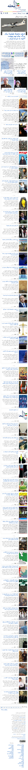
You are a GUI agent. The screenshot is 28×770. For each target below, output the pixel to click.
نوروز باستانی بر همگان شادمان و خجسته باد (10, 240)
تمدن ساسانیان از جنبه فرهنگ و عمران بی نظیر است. (10, 268)
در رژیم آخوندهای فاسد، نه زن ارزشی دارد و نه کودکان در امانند (9, 167)
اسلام (13, 746)
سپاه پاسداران (11, 744)
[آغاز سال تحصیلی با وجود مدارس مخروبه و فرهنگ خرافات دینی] (20, 84)
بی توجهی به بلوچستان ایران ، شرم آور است (10, 310)
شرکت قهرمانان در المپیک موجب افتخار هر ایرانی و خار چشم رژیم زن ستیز (10, 608)
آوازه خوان (23, 723)
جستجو (1, 13)
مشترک (5, 13)
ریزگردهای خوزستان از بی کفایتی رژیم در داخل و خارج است (10, 282)
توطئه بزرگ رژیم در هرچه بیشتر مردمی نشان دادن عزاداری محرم (10, 539)
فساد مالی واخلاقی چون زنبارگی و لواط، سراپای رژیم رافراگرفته (10, 522)
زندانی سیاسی (21, 758)
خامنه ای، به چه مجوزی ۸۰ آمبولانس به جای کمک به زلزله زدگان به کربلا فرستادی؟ (21, 72)
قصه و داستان (21, 762)
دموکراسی (20, 720)
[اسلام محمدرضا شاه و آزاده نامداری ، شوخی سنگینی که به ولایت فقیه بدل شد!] (20, 164)
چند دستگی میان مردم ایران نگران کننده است (10, 438)
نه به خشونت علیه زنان (13, 409)
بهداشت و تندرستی (20, 749)
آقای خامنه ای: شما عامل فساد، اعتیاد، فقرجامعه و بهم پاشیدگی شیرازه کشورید (10, 382)
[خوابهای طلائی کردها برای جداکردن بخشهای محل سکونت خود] (7, 84)
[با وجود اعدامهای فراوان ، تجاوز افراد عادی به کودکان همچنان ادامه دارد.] (20, 192)
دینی (23, 756)
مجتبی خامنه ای (11, 755)
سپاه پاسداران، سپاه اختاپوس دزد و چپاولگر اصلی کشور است (8, 72)
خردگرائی (12, 747)
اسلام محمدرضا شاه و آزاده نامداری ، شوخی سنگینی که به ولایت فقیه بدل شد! (10, 153)
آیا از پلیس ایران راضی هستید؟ (12, 225)
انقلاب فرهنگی (11, 748)
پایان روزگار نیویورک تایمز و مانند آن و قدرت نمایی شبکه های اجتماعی (11, 466)
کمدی (23, 764)
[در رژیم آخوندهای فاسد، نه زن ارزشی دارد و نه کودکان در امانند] (20, 178)
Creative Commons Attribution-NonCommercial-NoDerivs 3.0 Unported (18, 737)
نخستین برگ (27, 13)
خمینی (12, 754)
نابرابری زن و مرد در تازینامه (11, 96)
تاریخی (22, 753)
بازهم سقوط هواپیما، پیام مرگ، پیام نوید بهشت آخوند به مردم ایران (15, 36)
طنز (23, 760)
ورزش (23, 766)
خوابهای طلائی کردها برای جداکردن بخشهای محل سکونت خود (7, 90)
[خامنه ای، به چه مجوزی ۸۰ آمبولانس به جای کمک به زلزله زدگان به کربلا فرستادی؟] (20, 66)
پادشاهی (22, 751)
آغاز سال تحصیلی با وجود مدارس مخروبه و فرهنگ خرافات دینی (21, 91)
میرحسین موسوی (10, 751)
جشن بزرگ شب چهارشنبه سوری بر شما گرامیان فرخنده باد (10, 254)
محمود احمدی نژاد (10, 753)
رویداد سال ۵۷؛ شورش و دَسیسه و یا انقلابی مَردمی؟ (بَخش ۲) (11, 692)
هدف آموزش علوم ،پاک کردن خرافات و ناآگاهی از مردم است (10, 338)
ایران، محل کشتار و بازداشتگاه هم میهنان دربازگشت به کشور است (10, 622)
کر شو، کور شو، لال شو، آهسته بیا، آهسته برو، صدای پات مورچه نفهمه (10, 424)
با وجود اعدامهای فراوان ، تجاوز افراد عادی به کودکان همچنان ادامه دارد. (10, 181)
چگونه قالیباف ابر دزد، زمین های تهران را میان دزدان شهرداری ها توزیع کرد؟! (10, 595)
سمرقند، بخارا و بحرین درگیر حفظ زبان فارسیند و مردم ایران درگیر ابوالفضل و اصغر (10, 480)
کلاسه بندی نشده (21, 763)
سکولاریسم (11, 756)
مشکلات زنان (21, 765)
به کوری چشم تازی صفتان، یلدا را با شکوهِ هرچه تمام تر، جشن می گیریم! (10, 368)
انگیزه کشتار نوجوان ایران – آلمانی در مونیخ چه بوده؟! (11, 678)
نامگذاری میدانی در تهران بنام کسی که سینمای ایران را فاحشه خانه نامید (10, 212)
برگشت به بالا (4, 709)
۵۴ (1, 707)
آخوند (13, 749)
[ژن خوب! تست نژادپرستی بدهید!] (20, 136)
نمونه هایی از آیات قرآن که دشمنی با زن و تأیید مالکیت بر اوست (10, 324)
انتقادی (22, 748)
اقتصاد (23, 746)
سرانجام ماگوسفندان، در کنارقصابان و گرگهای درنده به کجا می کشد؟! (11, 581)
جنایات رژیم (22, 755)
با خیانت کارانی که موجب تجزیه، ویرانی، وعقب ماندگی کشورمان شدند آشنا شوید (10, 508)
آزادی (24, 721)
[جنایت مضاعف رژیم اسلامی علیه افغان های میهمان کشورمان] (20, 150)
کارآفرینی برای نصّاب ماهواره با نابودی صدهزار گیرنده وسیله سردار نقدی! (10, 664)
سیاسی (24, 717)
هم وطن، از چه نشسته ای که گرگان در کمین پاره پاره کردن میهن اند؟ (10, 553)
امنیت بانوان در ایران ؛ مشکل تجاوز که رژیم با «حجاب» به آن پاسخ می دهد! (10, 198)
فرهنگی (20, 717)
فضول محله (14, 5)
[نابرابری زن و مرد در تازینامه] (20, 108)
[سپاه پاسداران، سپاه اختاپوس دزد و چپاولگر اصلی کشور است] (7, 66)
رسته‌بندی (15, 13)
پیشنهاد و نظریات (21, 752)
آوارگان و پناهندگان (20, 744)
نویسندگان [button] (19, 13)
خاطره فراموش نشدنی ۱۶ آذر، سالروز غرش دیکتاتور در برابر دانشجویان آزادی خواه (10, 396)
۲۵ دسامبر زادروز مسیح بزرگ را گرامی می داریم (10, 352)
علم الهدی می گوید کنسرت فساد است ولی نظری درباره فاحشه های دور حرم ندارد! (10, 636)
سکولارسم (16, 720)
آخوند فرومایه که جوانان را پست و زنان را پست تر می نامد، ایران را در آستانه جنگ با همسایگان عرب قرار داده (10, 567)
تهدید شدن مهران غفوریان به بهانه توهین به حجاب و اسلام (10, 650)
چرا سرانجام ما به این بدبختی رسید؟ (10, 110)
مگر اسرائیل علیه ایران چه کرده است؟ (10, 295)
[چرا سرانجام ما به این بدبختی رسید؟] (20, 122)
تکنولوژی (22, 754)
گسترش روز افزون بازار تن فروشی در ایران (10, 452)
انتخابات (22, 747)
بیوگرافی (22, 750)
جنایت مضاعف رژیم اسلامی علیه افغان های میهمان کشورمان (10, 139)
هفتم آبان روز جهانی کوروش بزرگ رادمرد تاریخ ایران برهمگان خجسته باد (10, 494)
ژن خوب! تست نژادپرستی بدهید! (11, 124)
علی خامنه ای (11, 758)
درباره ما (23, 13)
